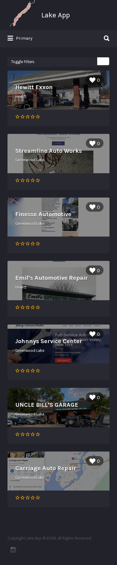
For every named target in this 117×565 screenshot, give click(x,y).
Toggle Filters (22, 61)
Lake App (55, 15)
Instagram (13, 549)
